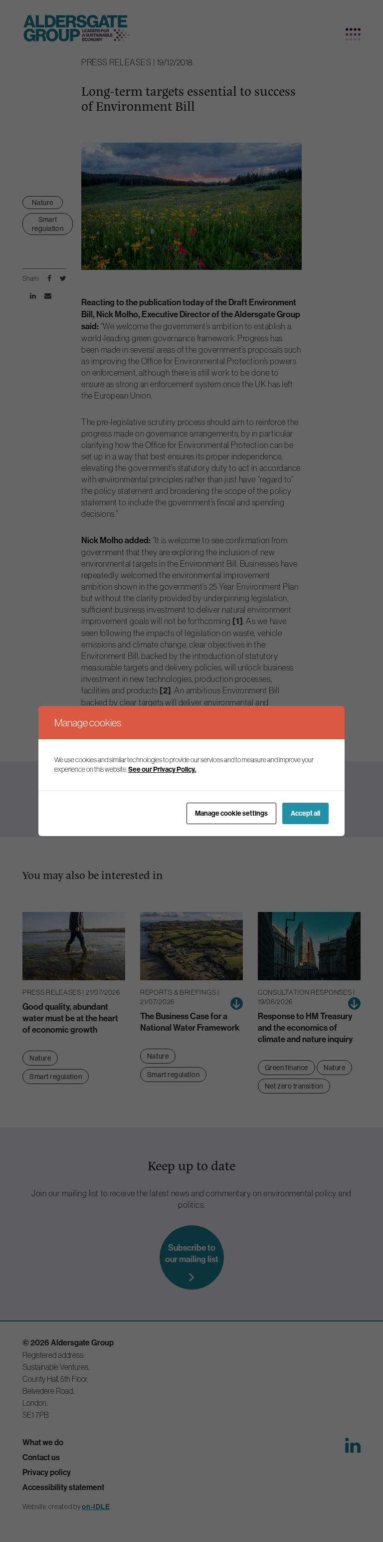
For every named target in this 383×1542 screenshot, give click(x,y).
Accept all (305, 813)
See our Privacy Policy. (162, 769)
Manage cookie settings (231, 813)
